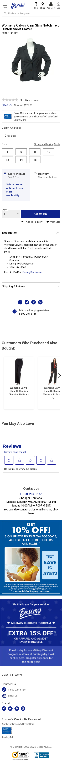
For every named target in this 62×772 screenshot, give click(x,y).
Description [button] (9, 232)
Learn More (20, 119)
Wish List (55, 221)
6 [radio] (21, 152)
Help (36, 8)
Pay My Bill (7, 737)
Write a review (32, 100)
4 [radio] (7, 152)
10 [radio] (48, 152)
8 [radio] (35, 152)
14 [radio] (21, 159)
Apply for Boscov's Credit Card (18, 724)
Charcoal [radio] (10, 135)
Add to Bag (41, 213)
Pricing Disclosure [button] (32, 272)
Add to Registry (34, 221)
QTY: (5, 209)
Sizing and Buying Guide (47, 144)
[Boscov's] (18, 5)
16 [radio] (35, 159)
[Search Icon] (5, 13)
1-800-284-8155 (28, 313)
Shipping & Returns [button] (13, 286)
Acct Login (51, 8)
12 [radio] (7, 159)
